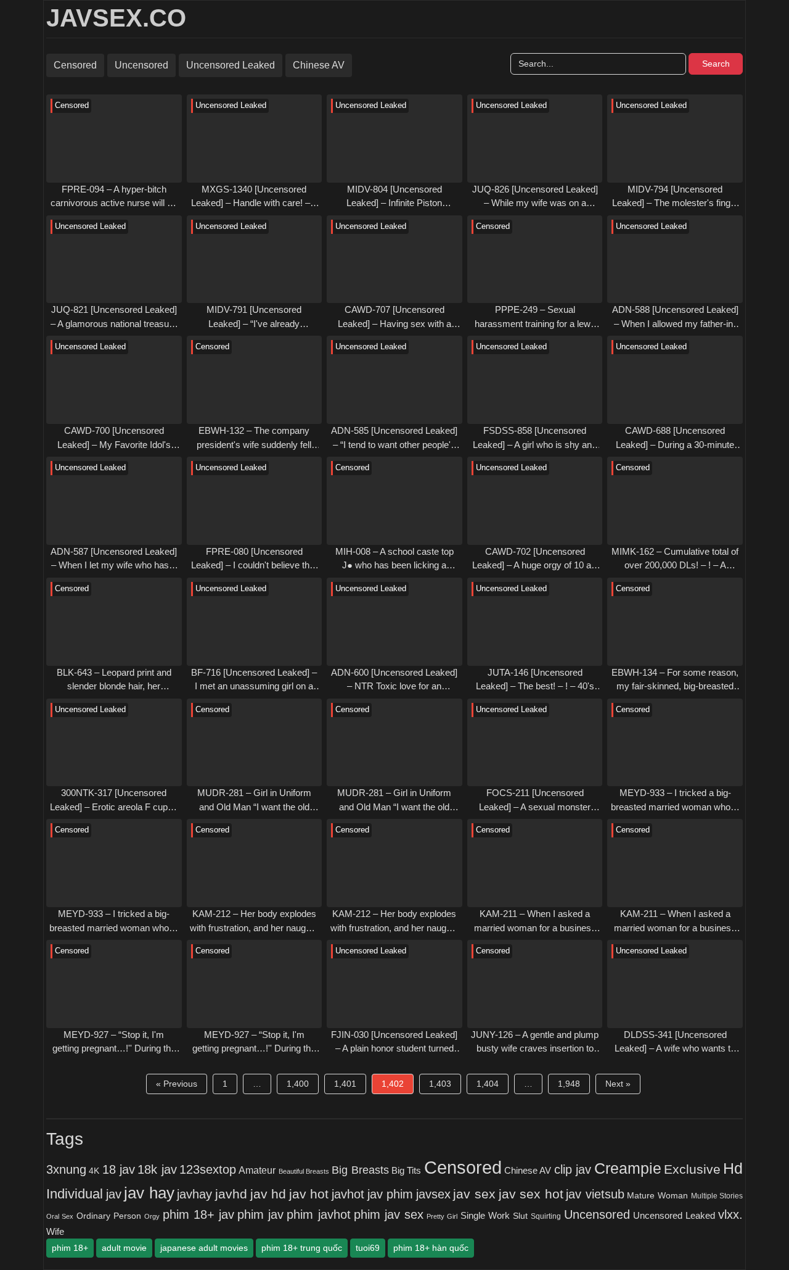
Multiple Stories (717, 1196)
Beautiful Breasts (304, 1171)
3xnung (66, 1169)
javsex (433, 1194)
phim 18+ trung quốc (301, 1248)
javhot (348, 1194)
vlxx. (730, 1214)
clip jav (572, 1169)
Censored (75, 65)
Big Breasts (360, 1169)
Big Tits (406, 1171)
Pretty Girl (442, 1216)
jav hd (268, 1194)
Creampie (627, 1168)
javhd (231, 1194)
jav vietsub (595, 1194)
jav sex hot (531, 1194)
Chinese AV (319, 65)
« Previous (176, 1084)
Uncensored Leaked (230, 65)
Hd (733, 1168)
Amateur (257, 1170)
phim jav (260, 1214)
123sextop (207, 1169)
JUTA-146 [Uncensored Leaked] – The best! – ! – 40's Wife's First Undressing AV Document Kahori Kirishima (535, 680)
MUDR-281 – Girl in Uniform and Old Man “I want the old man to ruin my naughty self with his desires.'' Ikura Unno (254, 800)
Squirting (546, 1216)
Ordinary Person (108, 1216)
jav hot (309, 1194)
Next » (618, 1084)
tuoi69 (368, 1248)
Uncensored (141, 65)
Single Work (485, 1215)
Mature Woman (657, 1195)
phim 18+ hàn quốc (430, 1248)
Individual (74, 1194)
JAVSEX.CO (116, 17)
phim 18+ (70, 1248)
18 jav (118, 1169)
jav (113, 1194)
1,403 (440, 1084)
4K (94, 1171)
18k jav (156, 1169)
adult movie (124, 1248)
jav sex (474, 1194)
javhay (194, 1194)
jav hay (149, 1193)
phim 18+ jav (198, 1214)
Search (716, 63)
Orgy (152, 1216)
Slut (520, 1216)
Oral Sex (59, 1216)
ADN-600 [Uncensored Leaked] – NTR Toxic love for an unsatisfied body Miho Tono (394, 680)
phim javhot (318, 1214)
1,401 (345, 1084)
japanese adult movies (204, 1248)
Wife (55, 1231)
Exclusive (692, 1169)
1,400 (298, 1084)
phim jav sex (388, 1214)
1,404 (487, 1084)
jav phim (390, 1194)
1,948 (569, 1084)
